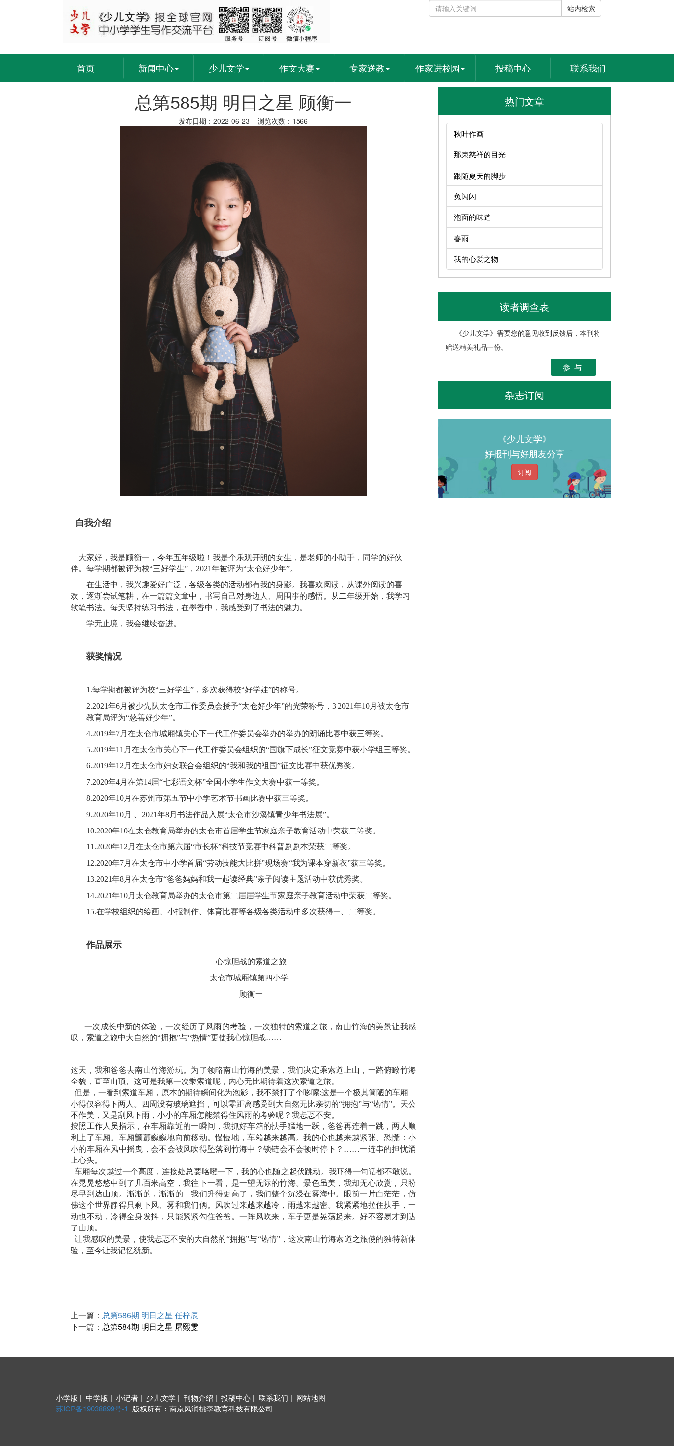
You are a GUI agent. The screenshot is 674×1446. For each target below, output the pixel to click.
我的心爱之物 (476, 258)
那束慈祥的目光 (480, 154)
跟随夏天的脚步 (480, 175)
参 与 (573, 367)
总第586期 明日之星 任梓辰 (150, 1315)
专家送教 (367, 67)
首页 (86, 67)
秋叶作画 (469, 133)
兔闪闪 (465, 196)
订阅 (524, 472)
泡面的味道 (472, 217)
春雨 (461, 238)
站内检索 (581, 8)
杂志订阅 (524, 395)
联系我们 (588, 67)
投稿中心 (513, 67)
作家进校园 (437, 67)
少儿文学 (226, 67)
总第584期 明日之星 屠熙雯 (150, 1326)
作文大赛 (297, 67)
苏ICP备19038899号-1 (92, 1408)
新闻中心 (156, 67)
